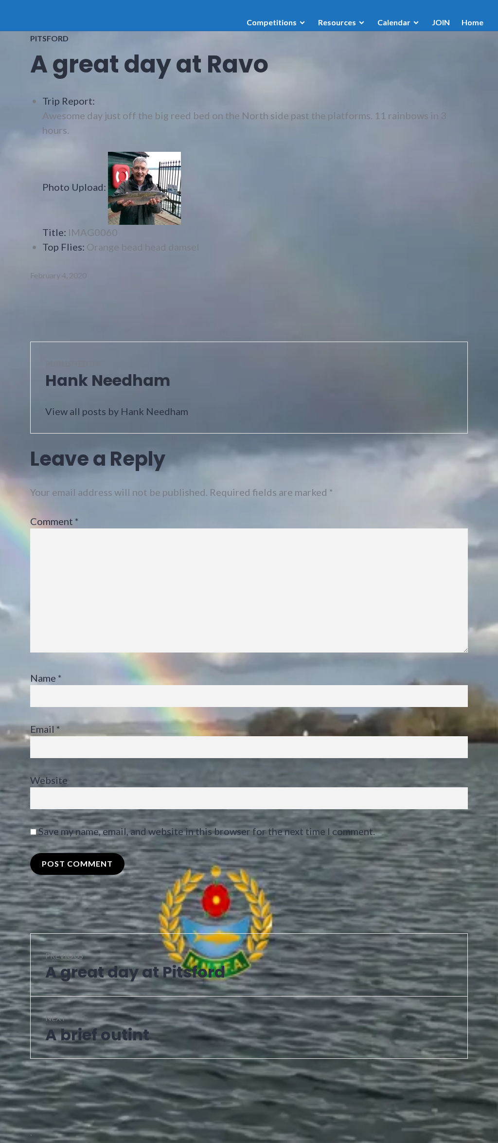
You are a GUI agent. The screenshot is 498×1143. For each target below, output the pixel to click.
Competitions (272, 22)
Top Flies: (63, 247)
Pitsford (49, 38)
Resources (337, 22)
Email (45, 729)
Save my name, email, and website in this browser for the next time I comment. (206, 831)
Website (49, 780)
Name (46, 678)
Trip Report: (68, 101)
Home (472, 22)
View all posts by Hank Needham (116, 411)
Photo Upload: (74, 187)
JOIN (441, 22)
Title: (54, 232)
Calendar (393, 22)
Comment (54, 521)
